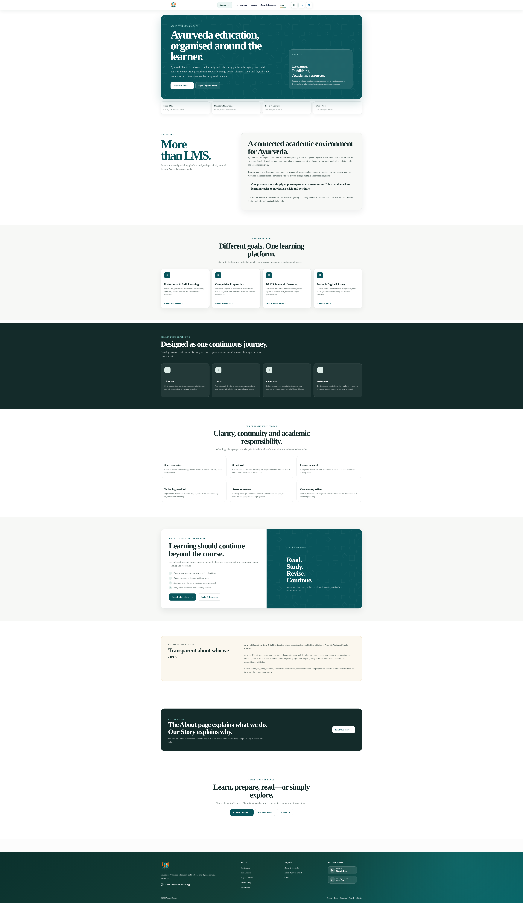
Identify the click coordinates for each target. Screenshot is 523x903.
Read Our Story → (343, 730)
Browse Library (265, 812)
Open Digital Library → (182, 597)
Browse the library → (325, 303)
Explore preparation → (224, 303)
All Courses (245, 868)
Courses (254, 5)
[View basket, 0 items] (309, 5)
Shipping (359, 898)
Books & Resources (268, 5)
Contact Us (285, 812)
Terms (336, 898)
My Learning (242, 5)
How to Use (245, 887)
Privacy (329, 898)
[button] (285, 5)
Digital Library (247, 878)
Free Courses (246, 873)
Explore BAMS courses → (276, 303)
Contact (287, 878)
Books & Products (292, 868)
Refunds (351, 898)
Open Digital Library (207, 86)
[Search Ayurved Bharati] (294, 5)
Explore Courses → (182, 86)
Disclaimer (343, 898)
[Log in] (301, 5)
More (282, 5)
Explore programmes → (173, 303)
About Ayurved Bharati (293, 873)
